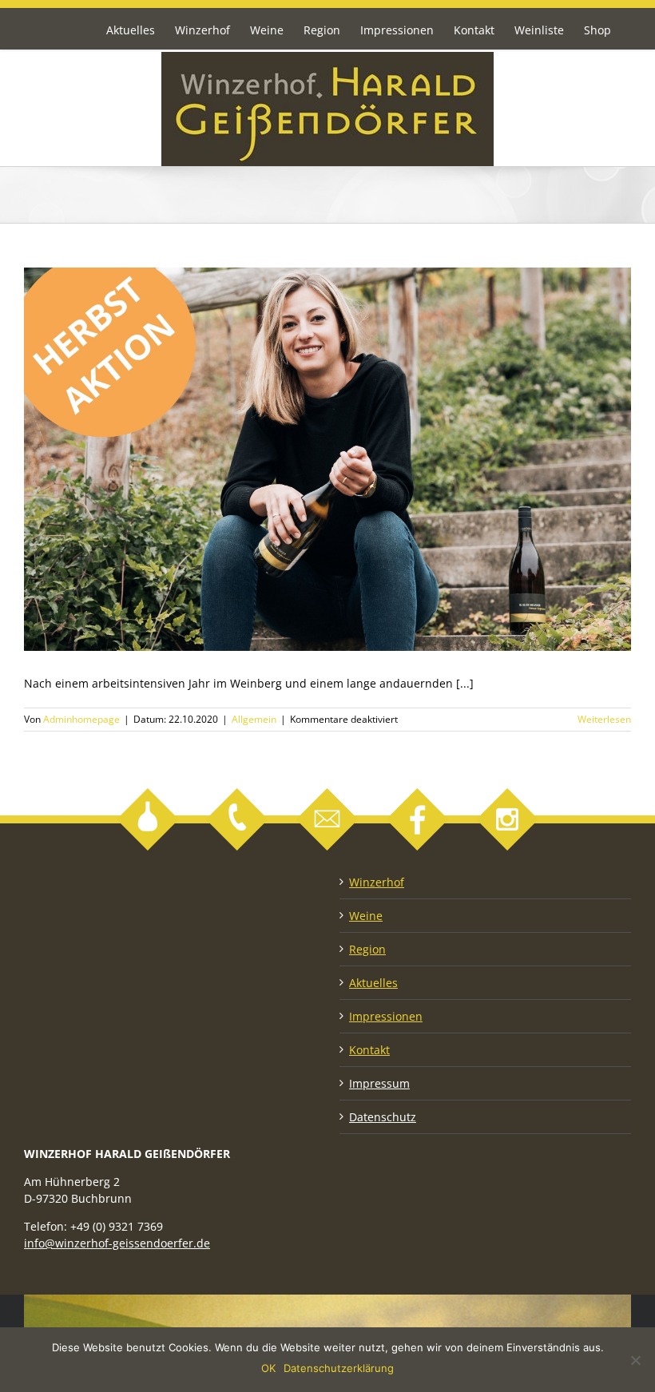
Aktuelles (373, 982)
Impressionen (386, 1016)
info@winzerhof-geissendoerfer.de (117, 1243)
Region (367, 949)
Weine (366, 915)
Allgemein (254, 719)
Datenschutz (382, 1116)
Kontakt (369, 1049)
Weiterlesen (604, 719)
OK (268, 1368)
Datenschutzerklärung (339, 1368)
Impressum (379, 1083)
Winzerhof (376, 882)
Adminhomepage (81, 719)
